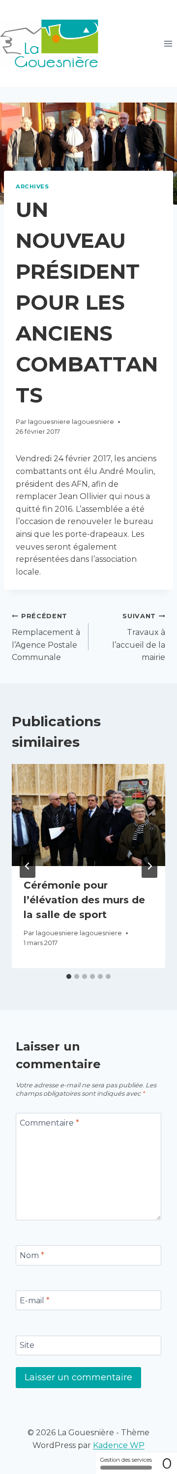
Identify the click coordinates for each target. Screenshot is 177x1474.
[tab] (68, 976)
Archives (32, 186)
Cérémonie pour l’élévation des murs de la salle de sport (84, 900)
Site (27, 1345)
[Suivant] (149, 866)
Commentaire (49, 1122)
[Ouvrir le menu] (168, 43)
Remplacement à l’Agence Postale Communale (46, 637)
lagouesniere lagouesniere (71, 421)
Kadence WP (119, 1445)
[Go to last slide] (27, 866)
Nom (32, 1255)
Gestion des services (126, 1459)
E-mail (35, 1300)
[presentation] (88, 815)
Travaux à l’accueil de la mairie (138, 637)
